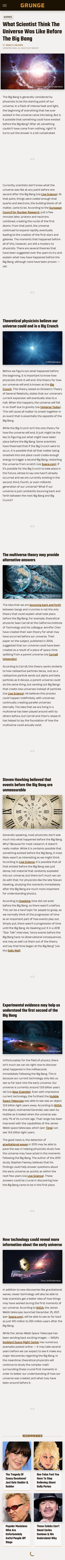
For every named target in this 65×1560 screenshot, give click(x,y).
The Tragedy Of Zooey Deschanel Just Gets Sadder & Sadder (17, 1480)
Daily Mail (14, 950)
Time (49, 1127)
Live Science (49, 194)
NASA (58, 1105)
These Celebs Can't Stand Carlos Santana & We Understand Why (48, 1532)
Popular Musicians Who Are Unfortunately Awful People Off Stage (16, 1534)
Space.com (49, 464)
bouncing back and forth (45, 605)
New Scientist (21, 1091)
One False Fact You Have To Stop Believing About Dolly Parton (48, 1480)
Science (8, 16)
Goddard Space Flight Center (21, 1342)
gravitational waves (15, 1144)
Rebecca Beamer (14, 45)
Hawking (24, 901)
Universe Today (50, 407)
